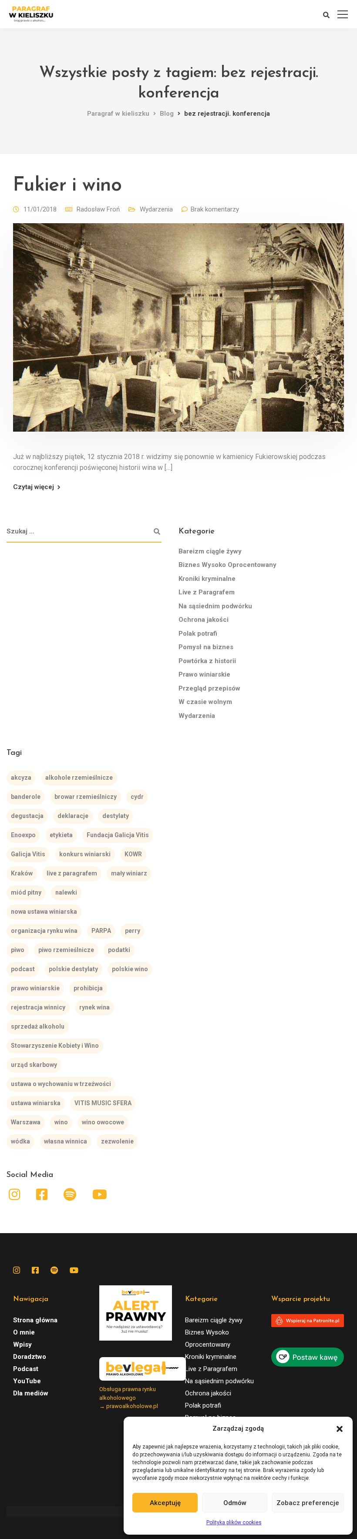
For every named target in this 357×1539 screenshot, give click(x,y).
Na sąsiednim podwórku (215, 606)
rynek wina (94, 1007)
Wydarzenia (156, 209)
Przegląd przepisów (209, 688)
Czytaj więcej (33, 487)
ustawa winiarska (36, 1103)
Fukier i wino (67, 185)
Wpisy (22, 1344)
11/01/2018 (40, 209)
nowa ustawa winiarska (44, 911)
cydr (137, 796)
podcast (23, 969)
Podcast (25, 1369)
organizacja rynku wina (44, 930)
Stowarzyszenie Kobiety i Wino (55, 1045)
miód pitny (26, 892)
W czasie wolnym (205, 702)
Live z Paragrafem (206, 592)
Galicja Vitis (28, 854)
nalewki (66, 892)
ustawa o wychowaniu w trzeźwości (61, 1083)
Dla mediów (30, 1393)
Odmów (234, 1503)
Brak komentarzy (215, 209)
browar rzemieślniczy (85, 796)
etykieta (61, 835)
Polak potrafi (197, 633)
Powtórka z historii (207, 661)
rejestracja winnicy (38, 1007)
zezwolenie (117, 1141)
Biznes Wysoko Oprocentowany (227, 565)
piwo (17, 949)
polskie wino (130, 969)
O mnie (24, 1332)
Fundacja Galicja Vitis (118, 835)
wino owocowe (103, 1122)
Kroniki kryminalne (207, 579)
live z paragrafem (72, 873)
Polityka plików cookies (234, 1522)
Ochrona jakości (203, 620)
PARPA (101, 930)
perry (132, 930)
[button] (339, 1429)
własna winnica (65, 1141)
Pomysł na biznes (205, 647)
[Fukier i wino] (178, 333)
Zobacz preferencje (307, 1503)
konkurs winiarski (85, 854)
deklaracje (72, 815)
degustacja (27, 815)
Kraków (22, 873)
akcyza (21, 777)
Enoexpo (23, 835)
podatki (119, 949)
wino (61, 1122)
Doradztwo (29, 1357)
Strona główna (35, 1320)
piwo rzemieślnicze (66, 949)
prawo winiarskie (35, 988)
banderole (25, 796)
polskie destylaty (73, 969)
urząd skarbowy (34, 1064)
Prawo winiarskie (204, 674)
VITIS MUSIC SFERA (102, 1103)
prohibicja (88, 988)
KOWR (133, 854)
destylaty (115, 815)
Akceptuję (165, 1503)
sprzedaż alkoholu (37, 1026)
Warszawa (25, 1122)
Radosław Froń (98, 209)
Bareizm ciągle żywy (210, 551)
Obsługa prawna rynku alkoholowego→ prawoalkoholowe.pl (128, 1397)
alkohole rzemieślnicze (79, 777)
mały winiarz (129, 873)
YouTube (27, 1381)
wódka (20, 1141)
